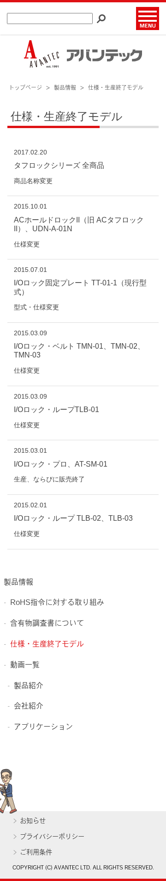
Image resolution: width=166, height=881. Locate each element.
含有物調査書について (47, 624)
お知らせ (33, 821)
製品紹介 (28, 686)
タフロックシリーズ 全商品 (59, 165)
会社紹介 (28, 706)
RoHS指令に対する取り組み (57, 603)
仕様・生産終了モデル (47, 644)
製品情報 (18, 582)
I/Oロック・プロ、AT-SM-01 (60, 464)
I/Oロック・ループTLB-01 (56, 409)
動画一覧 (25, 665)
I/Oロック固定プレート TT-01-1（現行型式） (80, 287)
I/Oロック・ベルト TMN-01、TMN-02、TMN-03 (79, 350)
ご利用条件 (36, 853)
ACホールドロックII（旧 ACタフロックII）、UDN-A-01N (79, 224)
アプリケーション (43, 727)
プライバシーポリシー (52, 837)
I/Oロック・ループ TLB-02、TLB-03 (73, 518)
